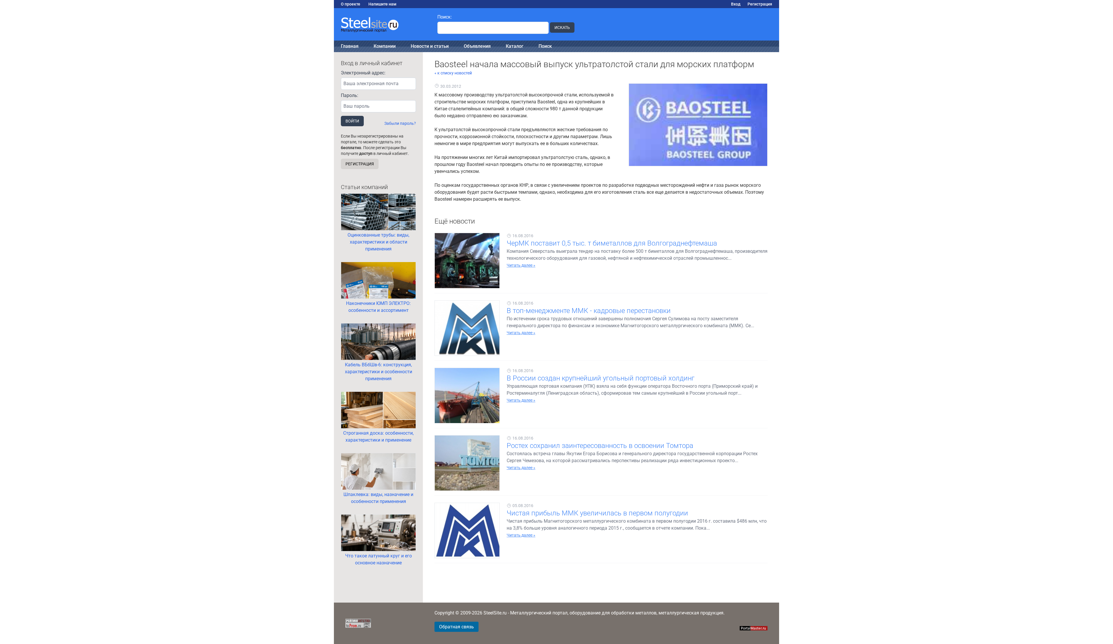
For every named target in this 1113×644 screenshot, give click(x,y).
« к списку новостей (453, 73)
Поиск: (444, 17)
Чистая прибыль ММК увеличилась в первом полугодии (597, 513)
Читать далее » (521, 265)
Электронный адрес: (363, 73)
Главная (350, 46)
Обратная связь (456, 627)
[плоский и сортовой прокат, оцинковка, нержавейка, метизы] (382, 24)
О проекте (350, 4)
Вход (736, 4)
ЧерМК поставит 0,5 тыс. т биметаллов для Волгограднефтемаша (612, 243)
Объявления (477, 46)
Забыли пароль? (400, 123)
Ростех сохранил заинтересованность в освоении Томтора (600, 446)
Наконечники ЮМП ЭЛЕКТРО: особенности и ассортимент (378, 307)
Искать (562, 27)
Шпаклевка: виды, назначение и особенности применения (378, 498)
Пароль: (349, 95)
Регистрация (760, 4)
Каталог (514, 46)
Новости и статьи (430, 46)
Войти (352, 121)
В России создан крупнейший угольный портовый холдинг (600, 378)
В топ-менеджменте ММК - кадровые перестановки (589, 311)
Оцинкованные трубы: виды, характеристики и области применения (378, 242)
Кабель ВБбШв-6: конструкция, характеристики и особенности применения (378, 371)
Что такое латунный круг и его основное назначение (378, 559)
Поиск (545, 46)
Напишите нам (382, 4)
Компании (385, 46)
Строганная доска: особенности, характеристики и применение (378, 436)
